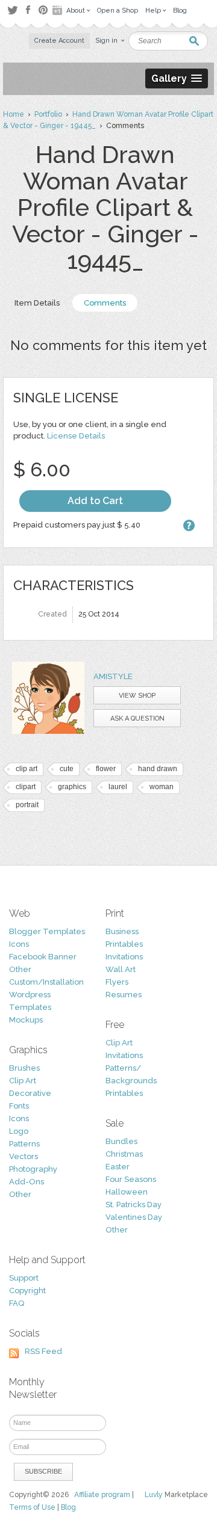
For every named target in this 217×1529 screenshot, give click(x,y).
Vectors (23, 1156)
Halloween (126, 1191)
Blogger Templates (47, 931)
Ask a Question (137, 718)
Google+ (58, 10)
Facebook (28, 10)
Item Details (37, 302)
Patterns (24, 1143)
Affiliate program (102, 1495)
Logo (18, 1131)
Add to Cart (95, 500)
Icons (19, 944)
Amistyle (113, 676)
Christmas (124, 1153)
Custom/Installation (46, 981)
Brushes (24, 1067)
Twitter (12, 9)
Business (122, 931)
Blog (68, 1507)
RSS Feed (43, 1351)
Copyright (27, 1290)
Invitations (124, 956)
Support (24, 1277)
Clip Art (22, 1080)
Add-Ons (26, 1181)
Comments (105, 302)
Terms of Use (32, 1507)
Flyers (116, 981)
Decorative (30, 1093)
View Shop (137, 696)
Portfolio (48, 114)
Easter (117, 1166)
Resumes (123, 994)
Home (13, 114)
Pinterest (43, 9)
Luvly (154, 1495)
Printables (124, 944)
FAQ (16, 1303)
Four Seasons (130, 1179)
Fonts (19, 1105)
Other (20, 969)
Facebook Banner (43, 956)
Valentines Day (133, 1217)
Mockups (26, 1019)
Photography (33, 1169)
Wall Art (120, 969)
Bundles (121, 1141)
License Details (76, 435)
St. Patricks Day (133, 1204)
